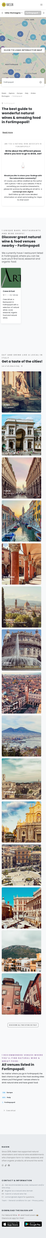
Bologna (9, 577)
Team (4, 1200)
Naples (8, 749)
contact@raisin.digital (23, 192)
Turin (7, 491)
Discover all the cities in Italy (23, 1025)
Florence (9, 620)
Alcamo (8, 964)
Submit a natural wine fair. (16, 1194)
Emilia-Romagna (12, 13)
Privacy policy (38, 1200)
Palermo (9, 878)
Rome (7, 405)
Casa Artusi (9, 291)
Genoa (8, 663)
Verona (8, 706)
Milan (7, 448)
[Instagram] (2, 1165)
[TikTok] (5, 1165)
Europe (20, 93)
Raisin (4, 93)
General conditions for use (20, 1200)
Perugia (8, 792)
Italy (26, 93)
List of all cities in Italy (11, 366)
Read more (7, 132)
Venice (8, 534)
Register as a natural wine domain (19, 1191)
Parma (8, 1007)
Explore (12, 93)
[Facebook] (9, 1165)
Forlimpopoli (32, 13)
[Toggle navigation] (41, 4)
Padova (8, 921)
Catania (9, 835)
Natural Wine (11, 1215)
